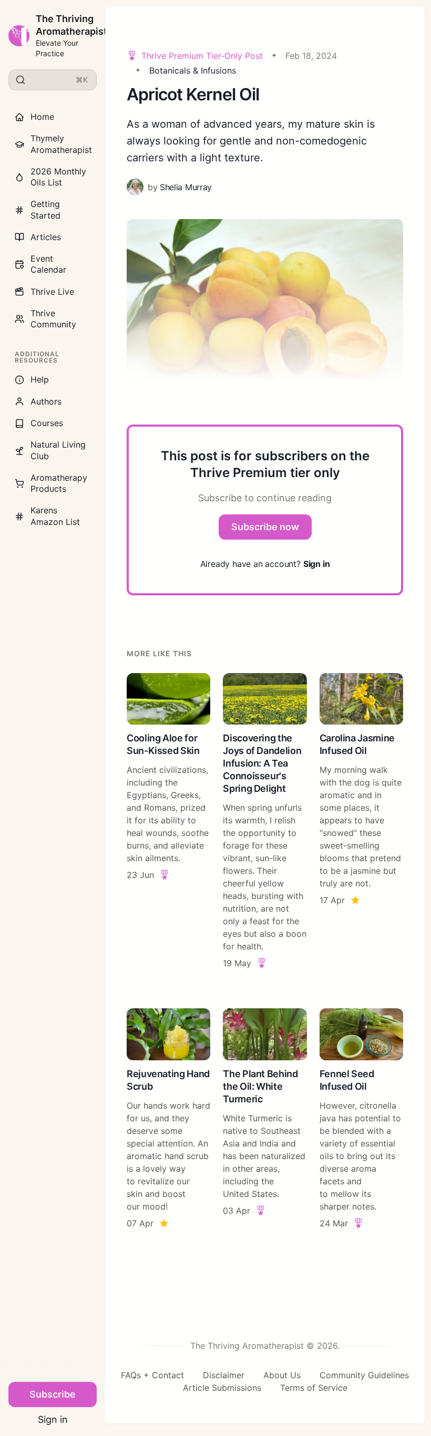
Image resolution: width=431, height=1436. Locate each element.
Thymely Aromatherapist (61, 143)
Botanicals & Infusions (192, 70)
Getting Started (45, 209)
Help (39, 379)
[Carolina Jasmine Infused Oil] (361, 821)
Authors (45, 401)
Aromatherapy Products (58, 483)
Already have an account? (265, 564)
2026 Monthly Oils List (58, 177)
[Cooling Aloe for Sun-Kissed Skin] (168, 821)
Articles (45, 237)
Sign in (53, 1419)
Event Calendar (48, 264)
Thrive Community (53, 318)
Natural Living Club (58, 450)
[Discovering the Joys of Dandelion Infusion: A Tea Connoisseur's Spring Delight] (264, 821)
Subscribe (52, 1394)
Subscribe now (265, 526)
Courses (46, 423)
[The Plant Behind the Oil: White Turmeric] (264, 1119)
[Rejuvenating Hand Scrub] (168, 1119)
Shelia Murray (186, 187)
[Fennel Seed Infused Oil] (361, 1119)
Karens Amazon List (55, 515)
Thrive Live (52, 291)
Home (42, 116)
